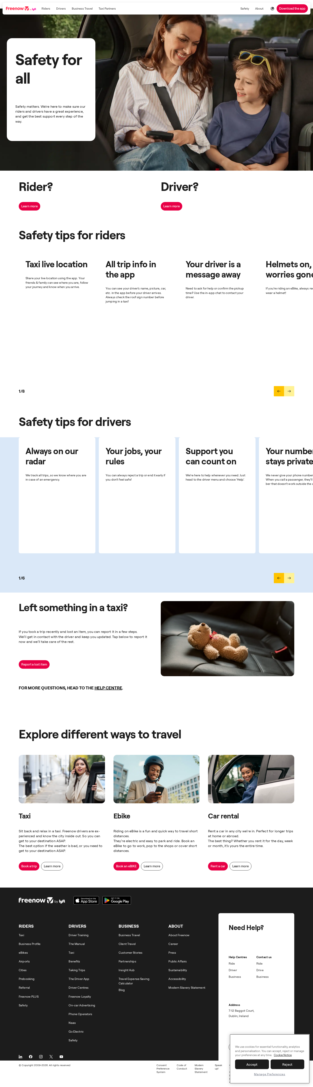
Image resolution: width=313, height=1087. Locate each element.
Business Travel (82, 8)
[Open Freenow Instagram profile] (40, 1056)
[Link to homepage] (21, 8)
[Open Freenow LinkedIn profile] (20, 1056)
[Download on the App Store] (86, 900)
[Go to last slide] (279, 391)
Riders (46, 8)
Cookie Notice (283, 1055)
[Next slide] (289, 391)
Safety (244, 8)
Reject (287, 1064)
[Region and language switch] (272, 8)
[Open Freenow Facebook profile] (30, 1056)
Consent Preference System (162, 1069)
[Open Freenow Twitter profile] (51, 1056)
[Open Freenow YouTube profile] (61, 1056)
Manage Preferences (269, 1074)
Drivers (61, 8)
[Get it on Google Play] (116, 900)
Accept (252, 1064)
